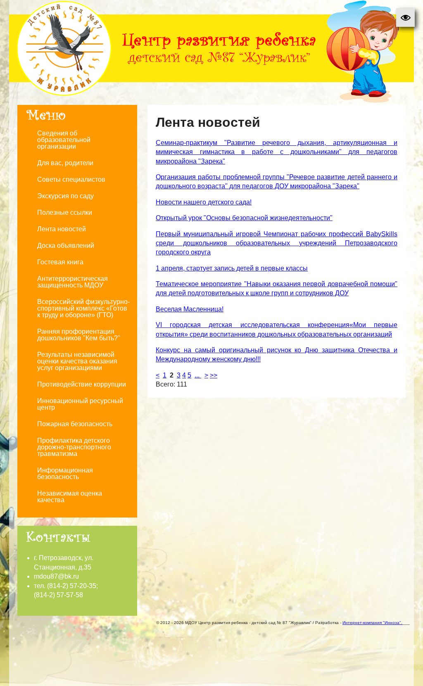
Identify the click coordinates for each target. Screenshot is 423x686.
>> (213, 375)
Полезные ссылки (64, 212)
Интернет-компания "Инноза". (372, 622)
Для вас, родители (65, 162)
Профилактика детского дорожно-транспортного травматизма (74, 447)
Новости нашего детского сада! (204, 202)
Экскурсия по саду (65, 195)
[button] (405, 17)
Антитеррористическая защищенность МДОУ (72, 282)
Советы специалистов (71, 179)
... (198, 375)
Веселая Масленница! (189, 309)
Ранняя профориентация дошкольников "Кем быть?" (78, 335)
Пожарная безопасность (74, 423)
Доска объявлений (65, 245)
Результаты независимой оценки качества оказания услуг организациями (77, 361)
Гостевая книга (60, 262)
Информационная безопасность (65, 473)
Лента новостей (61, 229)
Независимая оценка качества (69, 496)
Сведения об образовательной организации (63, 140)
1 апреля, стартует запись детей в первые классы (232, 268)
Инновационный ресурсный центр (80, 404)
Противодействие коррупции (81, 384)
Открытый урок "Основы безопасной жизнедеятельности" (244, 217)
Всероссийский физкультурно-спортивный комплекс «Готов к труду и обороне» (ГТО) (83, 308)
